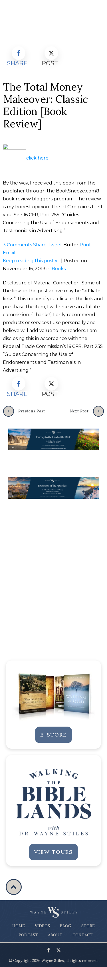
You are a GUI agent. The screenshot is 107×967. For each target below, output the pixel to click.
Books (59, 268)
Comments (17, 244)
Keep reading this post (30, 260)
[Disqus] (53, 575)
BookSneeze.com (76, 191)
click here (37, 158)
